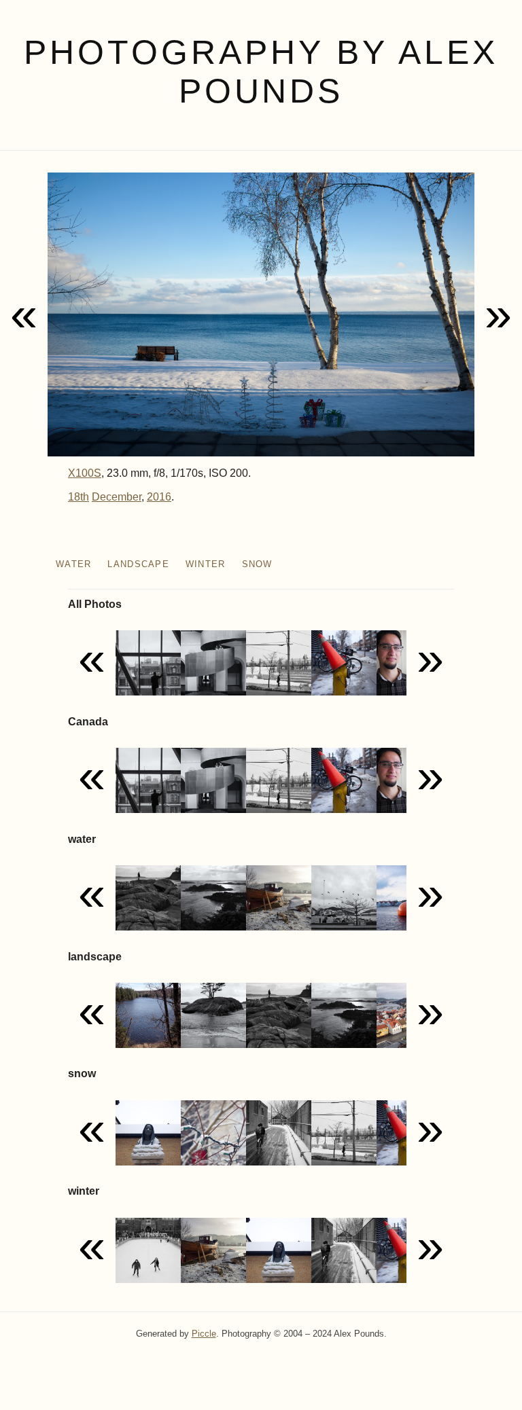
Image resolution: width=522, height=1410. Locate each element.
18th (78, 497)
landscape (138, 564)
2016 (159, 497)
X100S (84, 473)
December (116, 497)
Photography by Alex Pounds (261, 71)
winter (206, 564)
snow (257, 564)
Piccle (204, 1333)
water (73, 564)
